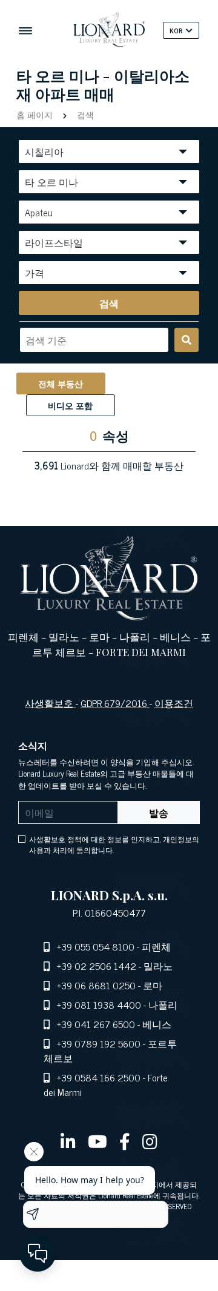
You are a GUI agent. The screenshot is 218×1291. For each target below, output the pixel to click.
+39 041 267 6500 (95, 1024)
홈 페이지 (35, 114)
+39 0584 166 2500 (98, 1077)
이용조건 (173, 703)
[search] (186, 340)
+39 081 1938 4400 (99, 1004)
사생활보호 (50, 703)
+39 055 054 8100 (95, 946)
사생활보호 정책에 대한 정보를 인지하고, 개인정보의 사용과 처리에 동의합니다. (114, 844)
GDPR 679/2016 (115, 703)
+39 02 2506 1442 (96, 966)
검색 (84, 114)
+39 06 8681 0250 (96, 985)
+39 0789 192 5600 (98, 1043)
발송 (158, 812)
